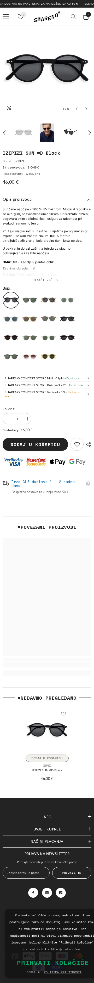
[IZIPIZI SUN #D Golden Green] (29, 319)
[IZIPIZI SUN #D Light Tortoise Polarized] (29, 337)
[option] (47, 69)
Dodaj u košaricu (35, 444)
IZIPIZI (19, 161)
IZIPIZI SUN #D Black (47, 770)
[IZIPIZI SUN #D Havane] (48, 319)
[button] (76, 108)
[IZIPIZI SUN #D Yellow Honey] (48, 356)
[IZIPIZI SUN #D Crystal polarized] (67, 300)
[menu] (6, 17)
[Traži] (73, 17)
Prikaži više (42, 280)
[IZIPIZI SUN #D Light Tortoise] (11, 337)
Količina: (9, 409)
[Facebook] (33, 893)
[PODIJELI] (87, 444)
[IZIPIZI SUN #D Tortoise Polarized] (11, 356)
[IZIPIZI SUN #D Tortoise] (67, 337)
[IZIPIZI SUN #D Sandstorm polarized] (48, 337)
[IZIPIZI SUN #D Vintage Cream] (29, 356)
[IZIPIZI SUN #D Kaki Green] (67, 319)
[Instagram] (47, 893)
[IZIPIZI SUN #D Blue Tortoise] (48, 300)
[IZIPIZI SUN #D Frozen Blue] (11, 319)
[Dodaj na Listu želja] (63, 714)
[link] (77, 444)
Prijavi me (72, 872)
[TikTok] (61, 893)
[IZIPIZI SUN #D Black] (11, 300)
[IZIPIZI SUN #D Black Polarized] (29, 300)
